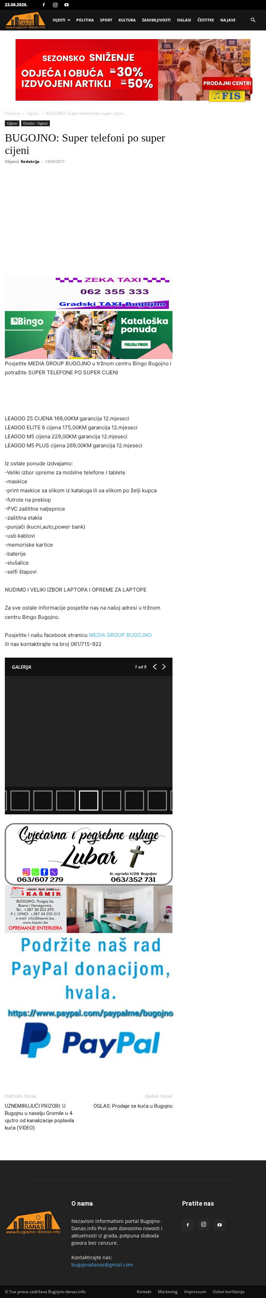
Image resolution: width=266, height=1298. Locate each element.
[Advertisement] (89, 396)
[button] (253, 20)
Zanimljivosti (156, 19)
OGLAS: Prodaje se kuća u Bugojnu (133, 1106)
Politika (85, 19)
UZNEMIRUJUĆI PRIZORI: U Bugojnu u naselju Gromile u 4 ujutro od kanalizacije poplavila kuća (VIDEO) (39, 1117)
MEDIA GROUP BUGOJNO (120, 635)
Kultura (127, 19)
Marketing (168, 1292)
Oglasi (184, 19)
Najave (228, 19)
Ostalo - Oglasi (35, 123)
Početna (12, 113)
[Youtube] (66, 5)
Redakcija (30, 161)
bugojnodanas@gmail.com (102, 1264)
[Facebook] (43, 5)
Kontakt (144, 1292)
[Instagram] (55, 5)
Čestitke (205, 19)
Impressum (195, 1292)
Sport (106, 19)
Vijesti (59, 19)
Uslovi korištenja (229, 1292)
